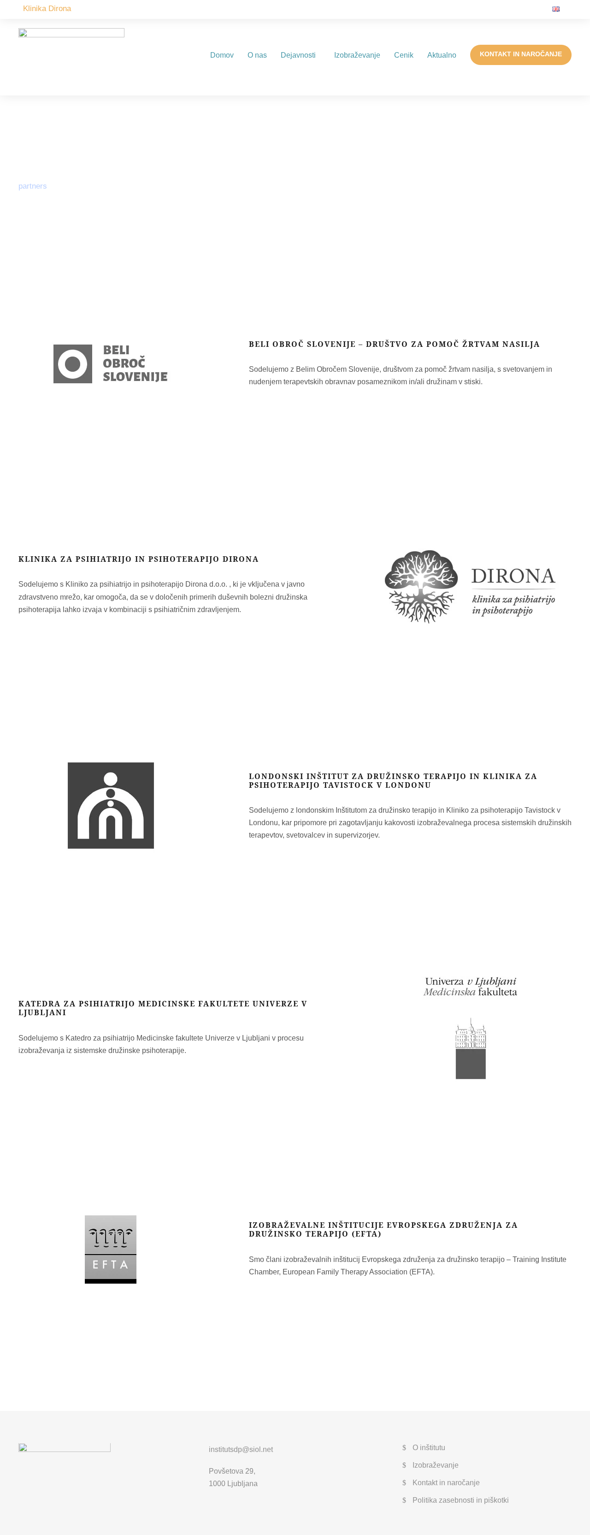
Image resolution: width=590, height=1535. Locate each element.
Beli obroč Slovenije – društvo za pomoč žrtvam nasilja (394, 344)
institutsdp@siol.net (241, 1449)
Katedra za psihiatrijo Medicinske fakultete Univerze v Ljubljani (162, 1008)
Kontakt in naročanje (521, 54)
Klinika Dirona (47, 8)
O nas (257, 55)
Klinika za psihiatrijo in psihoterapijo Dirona (138, 559)
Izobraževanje (357, 55)
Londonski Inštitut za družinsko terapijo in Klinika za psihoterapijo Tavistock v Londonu (393, 780)
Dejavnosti (298, 55)
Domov (222, 55)
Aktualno (441, 55)
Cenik (403, 55)
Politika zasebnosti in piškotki (461, 1500)
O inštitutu (429, 1448)
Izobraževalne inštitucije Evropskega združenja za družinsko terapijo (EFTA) (383, 1229)
